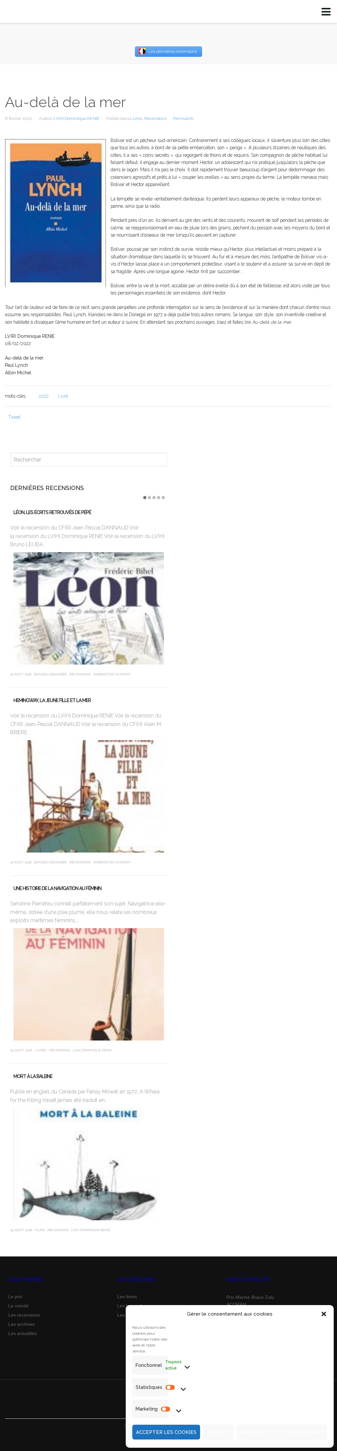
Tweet (14, 417)
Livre (63, 396)
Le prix (15, 1296)
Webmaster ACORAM (111, 674)
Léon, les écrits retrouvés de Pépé (52, 512)
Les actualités (22, 1333)
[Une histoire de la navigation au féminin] (88, 984)
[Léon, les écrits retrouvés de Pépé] (88, 608)
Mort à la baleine (32, 1076)
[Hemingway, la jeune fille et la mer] (88, 796)
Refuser (218, 1432)
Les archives (21, 1324)
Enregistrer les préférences (282, 1432)
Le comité (18, 1305)
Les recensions (24, 1315)
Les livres (127, 1296)
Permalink (183, 118)
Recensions (155, 118)
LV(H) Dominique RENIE (76, 118)
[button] (324, 1314)
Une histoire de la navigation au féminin (57, 888)
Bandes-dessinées (50, 674)
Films (40, 1230)
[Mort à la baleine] (88, 1163)
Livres (136, 118)
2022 (44, 396)
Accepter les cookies (166, 1432)
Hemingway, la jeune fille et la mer (52, 700)
